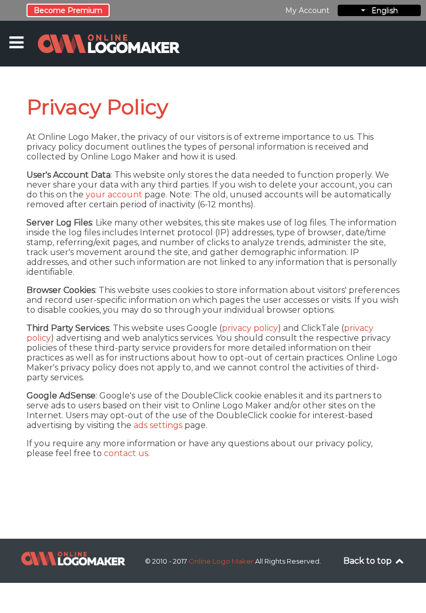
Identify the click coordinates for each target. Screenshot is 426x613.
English (381, 10)
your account (114, 194)
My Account (307, 10)
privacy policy (250, 328)
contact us (126, 453)
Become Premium (68, 10)
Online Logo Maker (222, 561)
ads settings (158, 425)
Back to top (368, 561)
